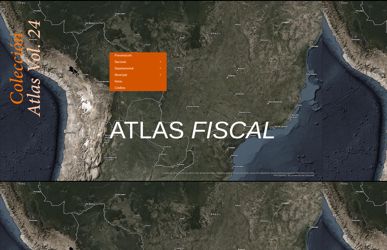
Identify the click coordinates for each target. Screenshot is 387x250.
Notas (118, 81)
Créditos (120, 88)
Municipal (121, 75)
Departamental (124, 68)
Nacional (120, 62)
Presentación (123, 55)
